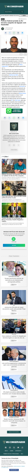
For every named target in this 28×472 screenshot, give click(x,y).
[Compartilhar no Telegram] (18, 33)
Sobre (12, 450)
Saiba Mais (14, 149)
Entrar (14, 245)
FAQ (22, 453)
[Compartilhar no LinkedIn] (22, 33)
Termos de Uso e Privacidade (11, 453)
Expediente (18, 450)
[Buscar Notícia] (22, 11)
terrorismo (22, 86)
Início (7, 450)
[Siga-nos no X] (14, 447)
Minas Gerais (22, 93)
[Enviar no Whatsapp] (14, 33)
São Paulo (17, 100)
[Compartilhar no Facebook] (5, 33)
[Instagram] (9, 145)
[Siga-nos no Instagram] (9, 447)
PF (12, 100)
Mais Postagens (14, 432)
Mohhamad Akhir (13, 75)
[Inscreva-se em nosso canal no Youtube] (18, 447)
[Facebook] (14, 145)
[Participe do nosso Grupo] (14, 111)
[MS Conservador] (14, 6)
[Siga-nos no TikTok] (22, 447)
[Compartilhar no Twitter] (9, 33)
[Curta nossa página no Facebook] (5, 447)
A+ (25, 54)
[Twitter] (18, 145)
